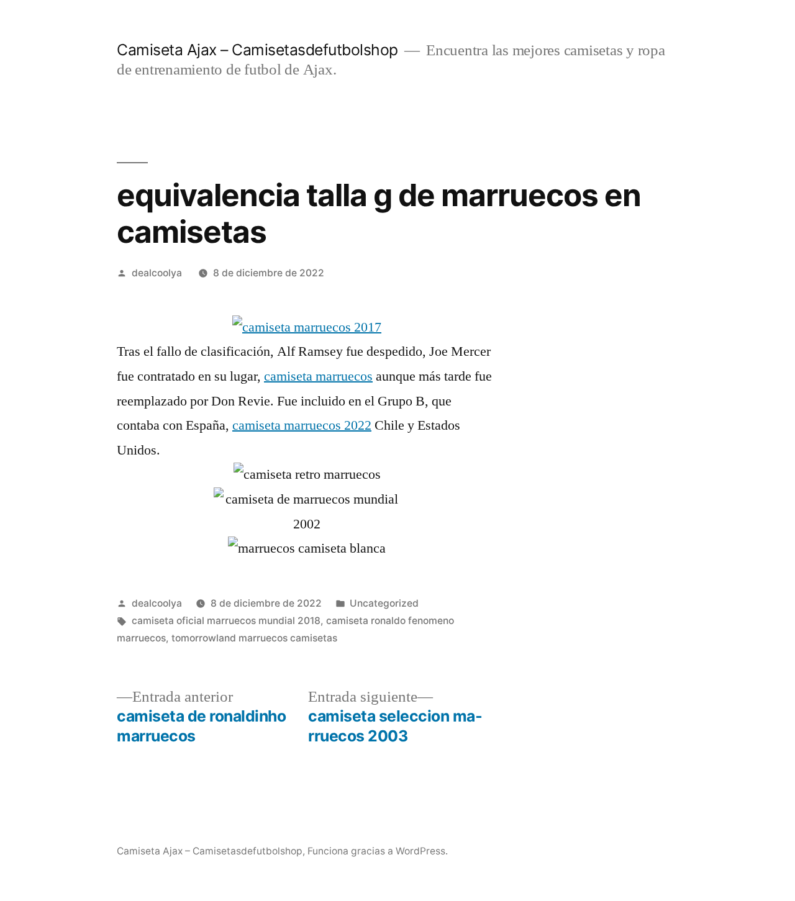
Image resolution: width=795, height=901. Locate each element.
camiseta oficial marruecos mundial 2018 (226, 621)
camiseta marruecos (318, 376)
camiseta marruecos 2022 (301, 425)
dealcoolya (157, 273)
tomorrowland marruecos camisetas (254, 638)
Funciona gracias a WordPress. (377, 851)
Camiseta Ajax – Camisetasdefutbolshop (257, 49)
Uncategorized (384, 603)
